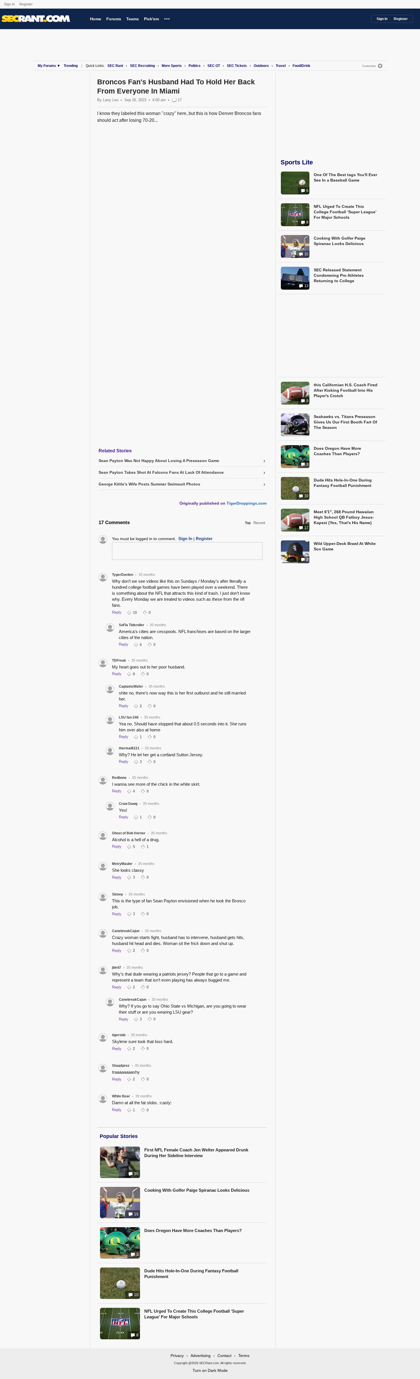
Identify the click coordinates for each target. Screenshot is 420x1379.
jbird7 (116, 968)
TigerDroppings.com (247, 503)
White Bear (121, 1096)
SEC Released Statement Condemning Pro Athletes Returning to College (339, 275)
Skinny (117, 894)
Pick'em (151, 18)
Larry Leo (110, 100)
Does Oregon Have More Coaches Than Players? (193, 1230)
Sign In (9, 4)
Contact (224, 1355)
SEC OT (213, 66)
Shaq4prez (120, 1066)
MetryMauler (122, 864)
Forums (113, 18)
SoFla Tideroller (131, 625)
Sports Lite (297, 162)
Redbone (119, 778)
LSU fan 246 (129, 717)
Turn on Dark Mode (210, 1370)
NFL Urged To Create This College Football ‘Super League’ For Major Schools (194, 1314)
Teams (132, 18)
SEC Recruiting (142, 66)
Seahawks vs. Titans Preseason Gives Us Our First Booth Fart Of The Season (345, 422)
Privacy (177, 1355)
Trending (71, 66)
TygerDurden (122, 575)
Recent (259, 523)
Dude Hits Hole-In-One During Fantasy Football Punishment (191, 1273)
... (167, 18)
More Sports (172, 66)
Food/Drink (301, 66)
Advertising (201, 1355)
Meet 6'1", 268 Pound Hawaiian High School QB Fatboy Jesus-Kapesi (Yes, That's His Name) (344, 517)
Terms (243, 1355)
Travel (281, 66)
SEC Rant (115, 66)
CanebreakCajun (125, 931)
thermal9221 (129, 748)
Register (26, 4)
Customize (369, 65)
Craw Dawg (128, 804)
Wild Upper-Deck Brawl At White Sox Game (345, 546)
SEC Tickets (237, 66)
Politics (195, 66)
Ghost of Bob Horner (128, 833)
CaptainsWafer (131, 686)
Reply (116, 612)
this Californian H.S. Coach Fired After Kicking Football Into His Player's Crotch (345, 390)
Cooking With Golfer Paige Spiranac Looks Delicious (196, 1190)
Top (248, 523)
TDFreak (119, 660)
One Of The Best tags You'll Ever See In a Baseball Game (345, 177)
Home (95, 18)
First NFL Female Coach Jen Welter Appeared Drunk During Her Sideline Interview (196, 1152)
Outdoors (261, 66)
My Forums (47, 66)
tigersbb (118, 1035)
